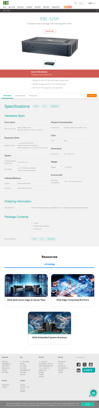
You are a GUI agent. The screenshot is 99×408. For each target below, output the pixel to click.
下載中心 (22, 389)
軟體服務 (60, 370)
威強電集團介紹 (6, 364)
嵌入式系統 (23, 368)
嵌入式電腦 (23, 366)
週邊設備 (22, 374)
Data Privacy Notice (61, 405)
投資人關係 (5, 372)
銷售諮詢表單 (5, 385)
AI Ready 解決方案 (44, 368)
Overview (7, 95)
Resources (33, 95)
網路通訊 (22, 364)
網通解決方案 (42, 370)
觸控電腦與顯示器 (25, 370)
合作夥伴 (4, 387)
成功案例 (22, 385)
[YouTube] (90, 363)
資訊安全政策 (5, 368)
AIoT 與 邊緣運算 (24, 361)
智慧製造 (41, 374)
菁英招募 (4, 370)
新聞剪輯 (22, 391)
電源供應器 (23, 372)
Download (91, 95)
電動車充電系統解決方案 (46, 366)
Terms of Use (75, 405)
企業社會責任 (5, 366)
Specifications (20, 95)
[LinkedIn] (78, 369)
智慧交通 (41, 376)
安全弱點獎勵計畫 (63, 368)
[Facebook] (78, 363)
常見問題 (60, 364)
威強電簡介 (5, 361)
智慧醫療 (41, 372)
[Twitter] (84, 363)
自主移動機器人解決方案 (46, 364)
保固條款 (60, 372)
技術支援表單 (62, 361)
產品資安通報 (62, 366)
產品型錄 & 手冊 (24, 387)
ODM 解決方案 (43, 361)
